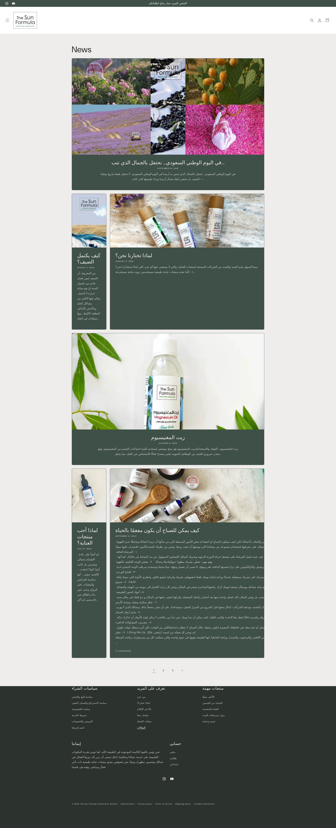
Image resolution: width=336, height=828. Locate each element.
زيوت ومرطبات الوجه (213, 715)
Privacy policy (145, 804)
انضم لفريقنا (78, 727)
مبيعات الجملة (144, 721)
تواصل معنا (143, 715)
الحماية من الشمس (212, 703)
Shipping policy (183, 804)
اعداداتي (174, 764)
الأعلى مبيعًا (208, 696)
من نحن (141, 696)
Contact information (204, 804)
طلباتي (173, 758)
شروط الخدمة (79, 715)
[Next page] (182, 670)
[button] (7, 20)
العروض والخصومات (82, 721)
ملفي (172, 752)
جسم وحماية (209, 721)
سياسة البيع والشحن (82, 696)
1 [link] (153, 670)
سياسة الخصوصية (81, 709)
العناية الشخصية (210, 709)
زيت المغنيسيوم (168, 437)
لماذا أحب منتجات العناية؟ (87, 536)
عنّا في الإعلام (144, 709)
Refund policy (128, 804)
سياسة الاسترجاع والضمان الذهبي (89, 703)
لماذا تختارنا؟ (143, 703)
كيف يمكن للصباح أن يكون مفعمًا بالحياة (157, 530)
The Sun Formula (88, 804)
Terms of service (163, 804)
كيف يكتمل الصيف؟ (88, 258)
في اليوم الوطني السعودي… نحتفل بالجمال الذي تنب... (168, 162)
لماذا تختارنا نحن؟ (133, 255)
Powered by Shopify (107, 804)
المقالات (141, 727)
